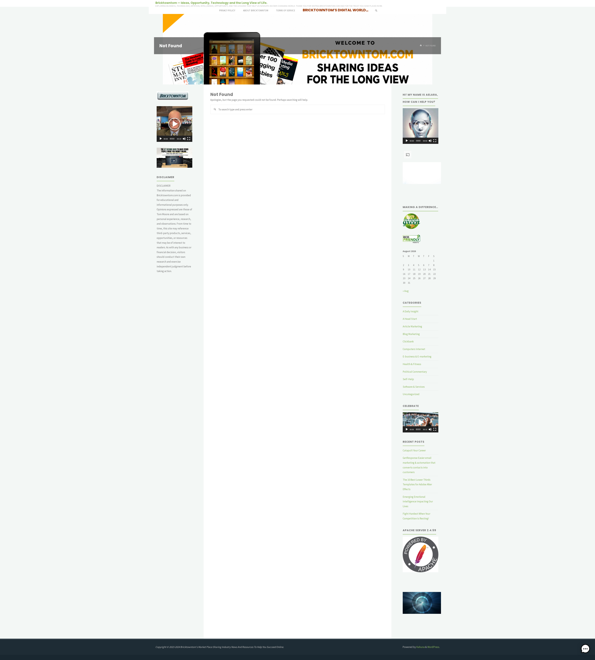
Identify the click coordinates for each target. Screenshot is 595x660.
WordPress (433, 647)
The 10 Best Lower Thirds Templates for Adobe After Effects (417, 484)
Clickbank (408, 341)
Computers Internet (414, 349)
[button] (174, 124)
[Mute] (184, 138)
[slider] (172, 139)
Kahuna (420, 647)
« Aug (406, 291)
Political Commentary (415, 371)
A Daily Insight (410, 311)
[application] (174, 124)
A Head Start (410, 319)
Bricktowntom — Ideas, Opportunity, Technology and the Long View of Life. (211, 3)
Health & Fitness (412, 364)
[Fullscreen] (188, 138)
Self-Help (408, 379)
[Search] (376, 10)
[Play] (160, 138)
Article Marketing (412, 326)
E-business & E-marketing (417, 356)
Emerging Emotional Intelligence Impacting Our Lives (418, 501)
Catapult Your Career (414, 450)
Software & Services (414, 386)
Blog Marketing (411, 334)
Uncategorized (411, 394)
